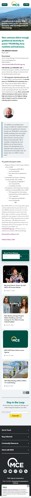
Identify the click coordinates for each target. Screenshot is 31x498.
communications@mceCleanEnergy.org (13, 64)
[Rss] (26, 471)
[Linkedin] (20, 471)
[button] (28, 486)
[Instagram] (15, 471)
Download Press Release (9, 234)
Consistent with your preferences (10, 489)
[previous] (24, 392)
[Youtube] (10, 471)
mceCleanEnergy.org (8, 228)
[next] (27, 392)
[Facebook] (5, 471)
